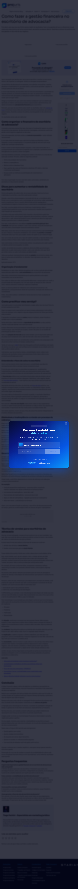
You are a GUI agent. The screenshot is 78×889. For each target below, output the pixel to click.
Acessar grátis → (53, 451)
